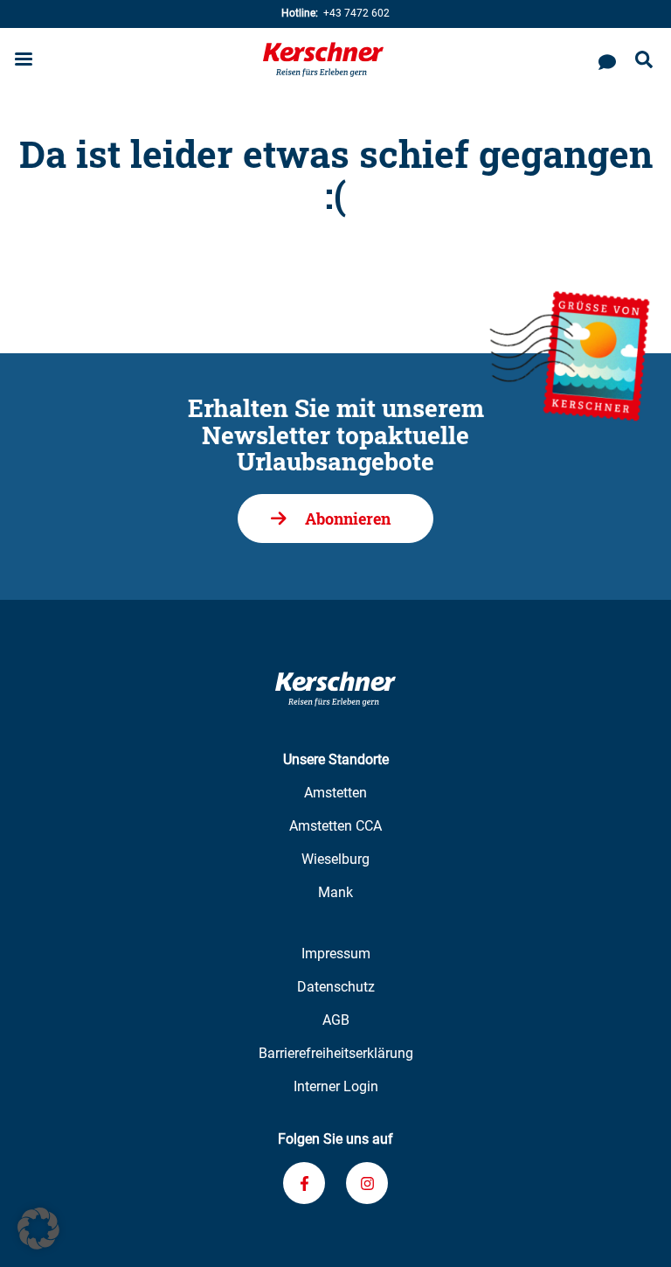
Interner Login (336, 1086)
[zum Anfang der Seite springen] (636, 1232)
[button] (38, 1228)
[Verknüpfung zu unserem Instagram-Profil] (367, 1183)
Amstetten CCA (335, 826)
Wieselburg (335, 859)
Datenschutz (336, 986)
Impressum (335, 953)
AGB (335, 1020)
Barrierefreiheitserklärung (336, 1053)
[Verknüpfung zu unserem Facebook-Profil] (304, 1183)
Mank (335, 892)
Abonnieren (348, 518)
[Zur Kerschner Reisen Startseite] (323, 59)
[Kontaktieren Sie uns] (607, 59)
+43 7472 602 (335, 13)
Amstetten (335, 792)
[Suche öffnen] (644, 61)
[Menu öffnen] (23, 61)
